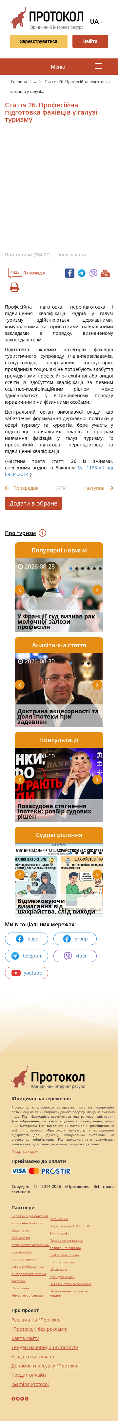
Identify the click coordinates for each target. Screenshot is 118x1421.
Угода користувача (32, 1356)
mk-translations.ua (64, 1255)
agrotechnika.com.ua (27, 1266)
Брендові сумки (61, 1277)
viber (81, 956)
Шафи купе (58, 1269)
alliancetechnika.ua (26, 1223)
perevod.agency (23, 1259)
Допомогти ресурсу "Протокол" (46, 1366)
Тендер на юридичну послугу (44, 1347)
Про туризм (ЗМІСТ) (27, 254)
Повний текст (24, 1152)
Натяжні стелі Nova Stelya (70, 1284)
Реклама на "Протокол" (37, 1320)
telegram (33, 956)
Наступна (94, 488)
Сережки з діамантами (29, 1216)
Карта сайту (25, 1338)
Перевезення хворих (66, 1240)
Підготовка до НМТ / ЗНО (69, 1226)
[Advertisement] (59, 190)
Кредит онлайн (28, 1375)
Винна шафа (59, 1233)
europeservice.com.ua (28, 1274)
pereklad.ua (58, 1219)
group (81, 939)
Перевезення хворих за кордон (68, 1293)
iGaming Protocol (30, 1384)
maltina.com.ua (61, 1262)
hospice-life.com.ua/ (65, 1248)
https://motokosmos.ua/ (30, 1245)
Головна (19, 81)
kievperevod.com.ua (27, 1295)
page (33, 939)
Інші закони (73, 254)
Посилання (20, 1288)
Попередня (26, 488)
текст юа (18, 1281)
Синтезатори (21, 1252)
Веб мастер (20, 1238)
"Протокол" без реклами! (39, 1329)
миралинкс (20, 1230)
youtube (33, 973)
